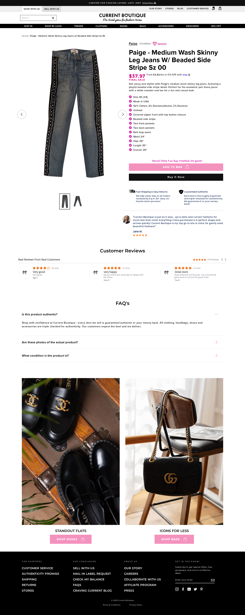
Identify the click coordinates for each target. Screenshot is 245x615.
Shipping (29, 579)
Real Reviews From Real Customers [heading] (39, 259)
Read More (179, 282)
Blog (180, 8)
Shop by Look (53, 26)
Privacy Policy (135, 605)
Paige (133, 43)
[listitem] (46, 273)
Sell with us (51, 9)
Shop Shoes (67, 539)
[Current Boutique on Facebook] (183, 589)
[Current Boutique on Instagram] (177, 589)
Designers (192, 26)
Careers (131, 573)
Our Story (155, 8)
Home (25, 36)
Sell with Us (84, 568)
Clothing (101, 26)
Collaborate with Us (142, 579)
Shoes (123, 26)
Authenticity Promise (40, 573)
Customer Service (198, 8)
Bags (143, 26)
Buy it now (176, 176)
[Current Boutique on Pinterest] (201, 589)
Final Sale (137, 79)
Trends (78, 26)
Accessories (166, 26)
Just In (28, 26)
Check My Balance (88, 579)
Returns (29, 585)
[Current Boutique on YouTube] (189, 589)
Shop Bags (170, 539)
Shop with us (32, 9)
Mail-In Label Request (92, 573)
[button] (222, 259)
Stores (169, 8)
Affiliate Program (140, 585)
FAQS (77, 585)
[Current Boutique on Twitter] (195, 589)
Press (129, 590)
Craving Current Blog (92, 590)
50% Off (216, 26)
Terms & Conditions (111, 605)
